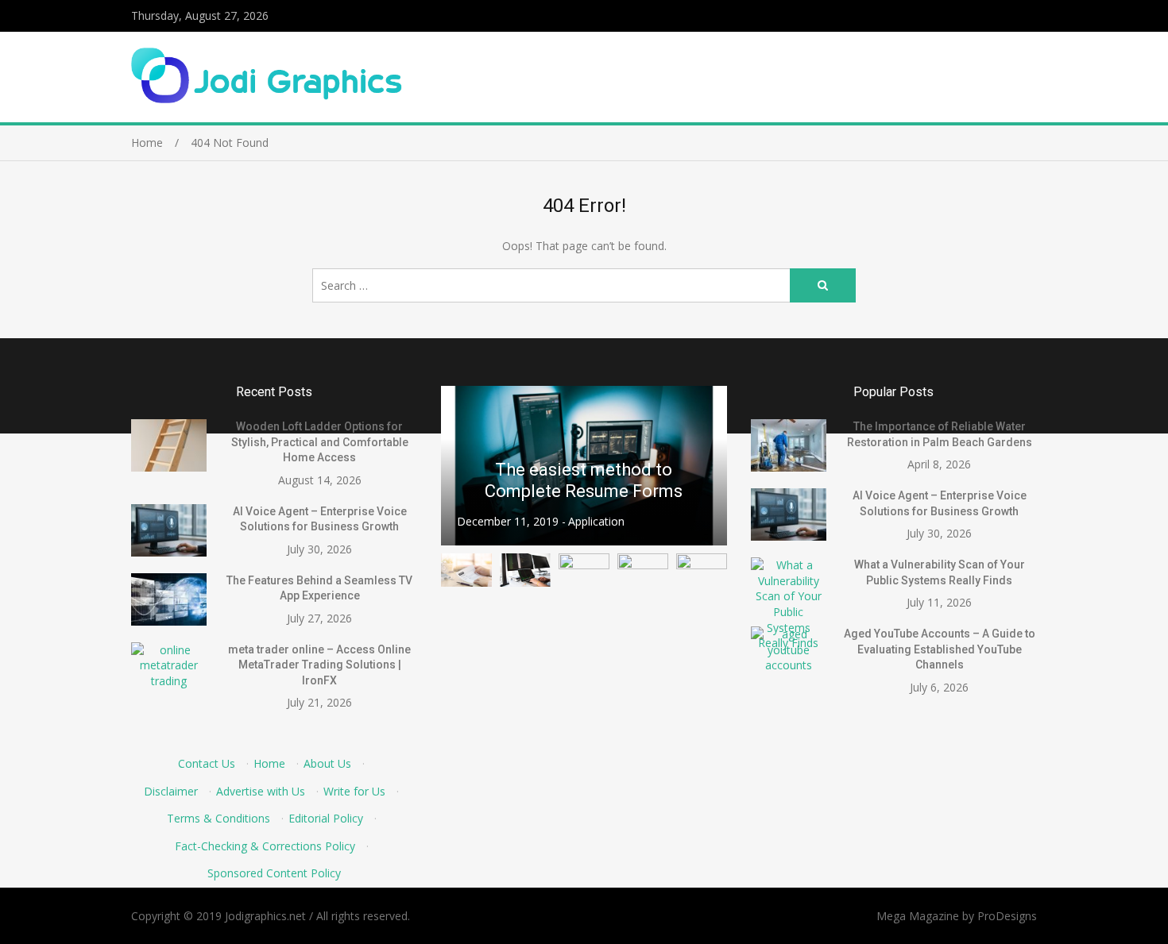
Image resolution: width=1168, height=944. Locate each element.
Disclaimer (171, 791)
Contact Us (206, 763)
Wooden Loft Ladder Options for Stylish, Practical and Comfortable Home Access (319, 442)
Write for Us (354, 791)
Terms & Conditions (218, 818)
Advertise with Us (260, 791)
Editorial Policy (325, 818)
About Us (327, 763)
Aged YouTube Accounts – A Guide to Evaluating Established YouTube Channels (939, 649)
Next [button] (704, 466)
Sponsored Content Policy (274, 872)
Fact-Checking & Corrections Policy (265, 845)
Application (596, 521)
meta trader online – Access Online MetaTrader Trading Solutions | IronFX (319, 665)
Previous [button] (463, 466)
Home (269, 763)
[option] (584, 465)
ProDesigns (1007, 915)
